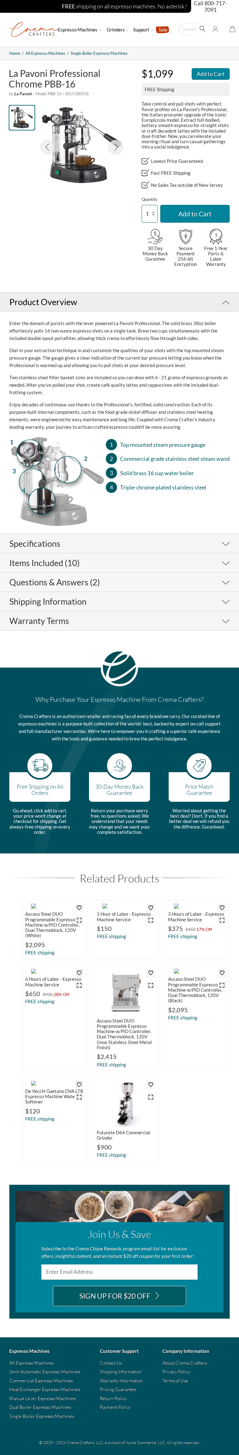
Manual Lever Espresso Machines (42, 1398)
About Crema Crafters (184, 1363)
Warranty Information (121, 1381)
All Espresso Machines (45, 53)
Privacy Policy (176, 1372)
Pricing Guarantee (118, 1389)
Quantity (149, 199)
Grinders (116, 29)
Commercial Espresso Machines (41, 1381)
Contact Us (111, 1363)
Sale (163, 29)
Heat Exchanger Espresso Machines (44, 1389)
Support (141, 29)
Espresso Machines (78, 29)
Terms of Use (175, 1381)
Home (14, 53)
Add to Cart (211, 73)
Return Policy (113, 1398)
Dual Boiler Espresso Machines (40, 1407)
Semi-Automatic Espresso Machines (44, 1372)
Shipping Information (121, 1372)
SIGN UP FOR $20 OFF (115, 1296)
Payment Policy (115, 1407)
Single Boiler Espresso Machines (99, 53)
